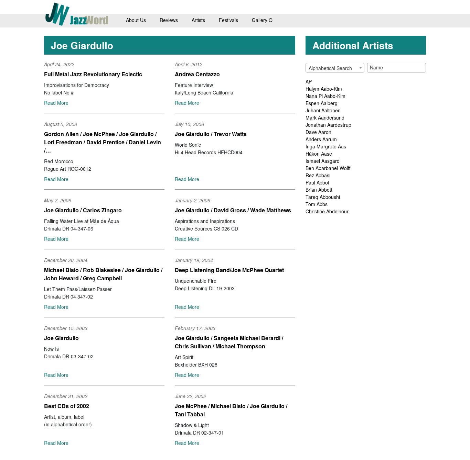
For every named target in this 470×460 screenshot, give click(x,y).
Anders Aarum (321, 139)
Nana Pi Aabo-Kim (325, 95)
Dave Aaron (318, 131)
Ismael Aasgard (323, 160)
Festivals (228, 19)
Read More (56, 102)
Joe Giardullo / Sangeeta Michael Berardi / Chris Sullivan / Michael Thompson (229, 342)
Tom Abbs (317, 204)
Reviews (169, 19)
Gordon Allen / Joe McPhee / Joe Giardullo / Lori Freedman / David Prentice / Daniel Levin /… (102, 142)
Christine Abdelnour (327, 211)
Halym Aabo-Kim (324, 88)
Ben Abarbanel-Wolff (328, 168)
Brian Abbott (319, 189)
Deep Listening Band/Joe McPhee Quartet (229, 270)
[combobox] (335, 67)
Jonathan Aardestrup (328, 124)
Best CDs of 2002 (66, 406)
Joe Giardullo (61, 338)
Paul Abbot (317, 182)
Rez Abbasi (318, 175)
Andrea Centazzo (197, 74)
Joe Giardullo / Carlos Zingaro (83, 210)
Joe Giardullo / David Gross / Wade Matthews (233, 210)
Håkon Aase (319, 153)
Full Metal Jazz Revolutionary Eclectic (93, 74)
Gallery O (262, 19)
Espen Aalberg (322, 103)
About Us (136, 19)
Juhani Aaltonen (323, 110)
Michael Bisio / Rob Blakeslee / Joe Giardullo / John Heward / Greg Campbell (103, 274)
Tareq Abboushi (323, 196)
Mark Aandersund (325, 117)
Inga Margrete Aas (326, 146)
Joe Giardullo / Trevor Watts (211, 134)
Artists (198, 19)
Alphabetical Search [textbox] (330, 68)
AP (309, 81)
